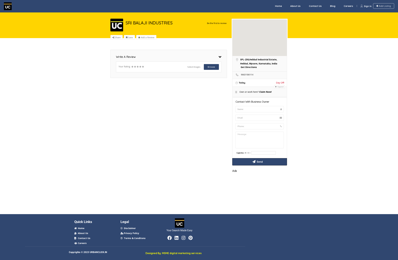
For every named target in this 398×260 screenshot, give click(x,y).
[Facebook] (170, 238)
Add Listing (384, 6)
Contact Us (315, 6)
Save (130, 37)
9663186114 (246, 74)
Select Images (193, 66)
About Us (295, 6)
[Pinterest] (190, 238)
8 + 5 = (247, 153)
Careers (348, 6)
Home (278, 6)
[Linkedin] (177, 238)
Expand (280, 87)
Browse (211, 67)
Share (117, 37)
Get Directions (249, 67)
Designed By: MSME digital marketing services (173, 253)
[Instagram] (183, 238)
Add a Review (147, 37)
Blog (332, 6)
